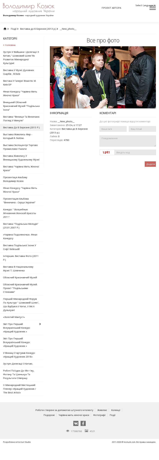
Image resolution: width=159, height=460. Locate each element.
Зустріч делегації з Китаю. (18, 363)
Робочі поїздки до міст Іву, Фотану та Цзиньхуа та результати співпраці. (18, 374)
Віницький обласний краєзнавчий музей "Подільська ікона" (21, 106)
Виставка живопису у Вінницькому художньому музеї (21, 157)
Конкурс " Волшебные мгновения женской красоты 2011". (19, 213)
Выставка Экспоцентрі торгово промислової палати (20, 146)
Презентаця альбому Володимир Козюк (15, 179)
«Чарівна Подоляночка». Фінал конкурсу (20, 236)
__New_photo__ (68, 28)
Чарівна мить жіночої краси (74, 415)
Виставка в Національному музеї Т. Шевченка (18, 268)
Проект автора (111, 7)
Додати (150, 164)
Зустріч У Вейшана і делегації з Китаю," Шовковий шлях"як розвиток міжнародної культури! (21, 57)
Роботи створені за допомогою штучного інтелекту (64, 410)
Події (14, 28)
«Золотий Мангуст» (14, 317)
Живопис (102, 410)
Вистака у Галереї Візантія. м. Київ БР (19, 82)
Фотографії (99, 415)
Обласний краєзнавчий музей (20, 277)
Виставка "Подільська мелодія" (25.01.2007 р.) (20, 225)
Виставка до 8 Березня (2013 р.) (38, 28)
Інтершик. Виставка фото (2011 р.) (21, 257)
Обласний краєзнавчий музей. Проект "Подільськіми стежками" (20, 288)
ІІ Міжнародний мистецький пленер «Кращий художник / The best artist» (19, 388)
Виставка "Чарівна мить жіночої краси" (21, 168)
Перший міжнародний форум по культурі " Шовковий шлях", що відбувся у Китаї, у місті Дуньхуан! (21, 304)
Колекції (115, 410)
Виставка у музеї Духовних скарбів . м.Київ (18, 71)
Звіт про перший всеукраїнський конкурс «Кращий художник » (16, 327)
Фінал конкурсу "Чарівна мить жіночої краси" (20, 93)
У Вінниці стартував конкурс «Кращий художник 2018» (19, 354)
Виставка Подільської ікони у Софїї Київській (19, 247)
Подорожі (49, 415)
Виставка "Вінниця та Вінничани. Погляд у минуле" (21, 118)
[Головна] (8, 28)
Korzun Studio (24, 442)
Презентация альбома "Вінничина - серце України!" (19, 200)
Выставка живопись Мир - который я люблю (17, 136)
